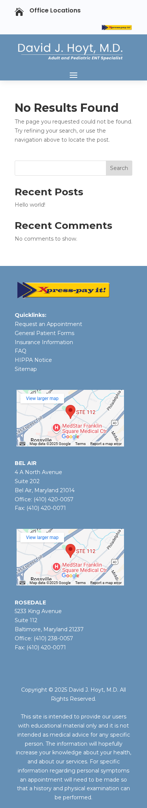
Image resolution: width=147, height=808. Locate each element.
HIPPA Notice (33, 360)
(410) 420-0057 (54, 499)
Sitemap (26, 369)
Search (119, 168)
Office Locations (55, 10)
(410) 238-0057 (52, 638)
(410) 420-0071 (46, 508)
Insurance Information (44, 342)
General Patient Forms (44, 333)
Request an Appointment (48, 324)
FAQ (20, 351)
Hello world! (30, 204)
